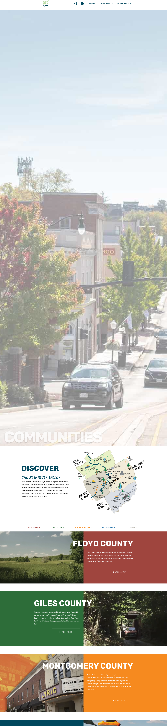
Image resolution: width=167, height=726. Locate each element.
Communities (124, 3)
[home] (45, 4)
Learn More (119, 572)
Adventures (107, 3)
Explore (92, 3)
